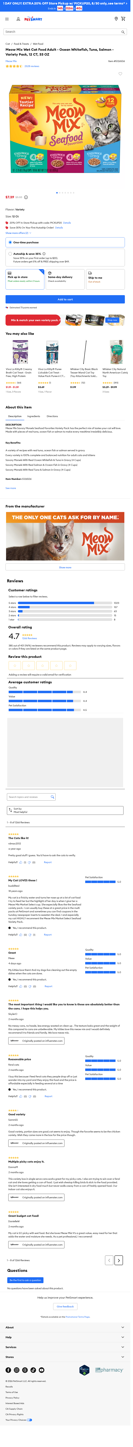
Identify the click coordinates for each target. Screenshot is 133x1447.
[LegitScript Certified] (84, 1295)
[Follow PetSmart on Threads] (25, 1295)
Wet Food (38, 43)
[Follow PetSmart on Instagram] (16, 1295)
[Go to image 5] (68, 192)
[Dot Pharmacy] (109, 1295)
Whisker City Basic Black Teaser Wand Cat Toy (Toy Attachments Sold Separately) (84, 373)
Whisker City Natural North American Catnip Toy (116, 373)
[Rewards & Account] (18, 19)
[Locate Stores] (116, 19)
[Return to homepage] (33, 18)
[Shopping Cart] (123, 19)
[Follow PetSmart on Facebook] (8, 1295)
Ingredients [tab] (33, 416)
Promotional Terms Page (78, 1242)
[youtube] (41, 1295)
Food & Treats (21, 43)
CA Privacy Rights (14, 1339)
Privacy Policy (12, 1323)
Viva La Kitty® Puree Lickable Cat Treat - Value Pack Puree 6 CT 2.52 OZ (50, 373)
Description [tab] (14, 416)
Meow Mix (11, 61)
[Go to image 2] (59, 192)
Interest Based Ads (15, 1328)
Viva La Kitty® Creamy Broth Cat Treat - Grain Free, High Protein (19, 373)
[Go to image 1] (57, 192)
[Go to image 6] (71, 192)
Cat (8, 43)
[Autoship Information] (44, 254)
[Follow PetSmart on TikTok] (33, 1295)
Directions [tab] (52, 416)
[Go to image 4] (65, 192)
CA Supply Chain (14, 1334)
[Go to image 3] (62, 192)
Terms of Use (12, 1317)
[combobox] (65, 32)
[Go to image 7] (73, 192)
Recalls (9, 1312)
